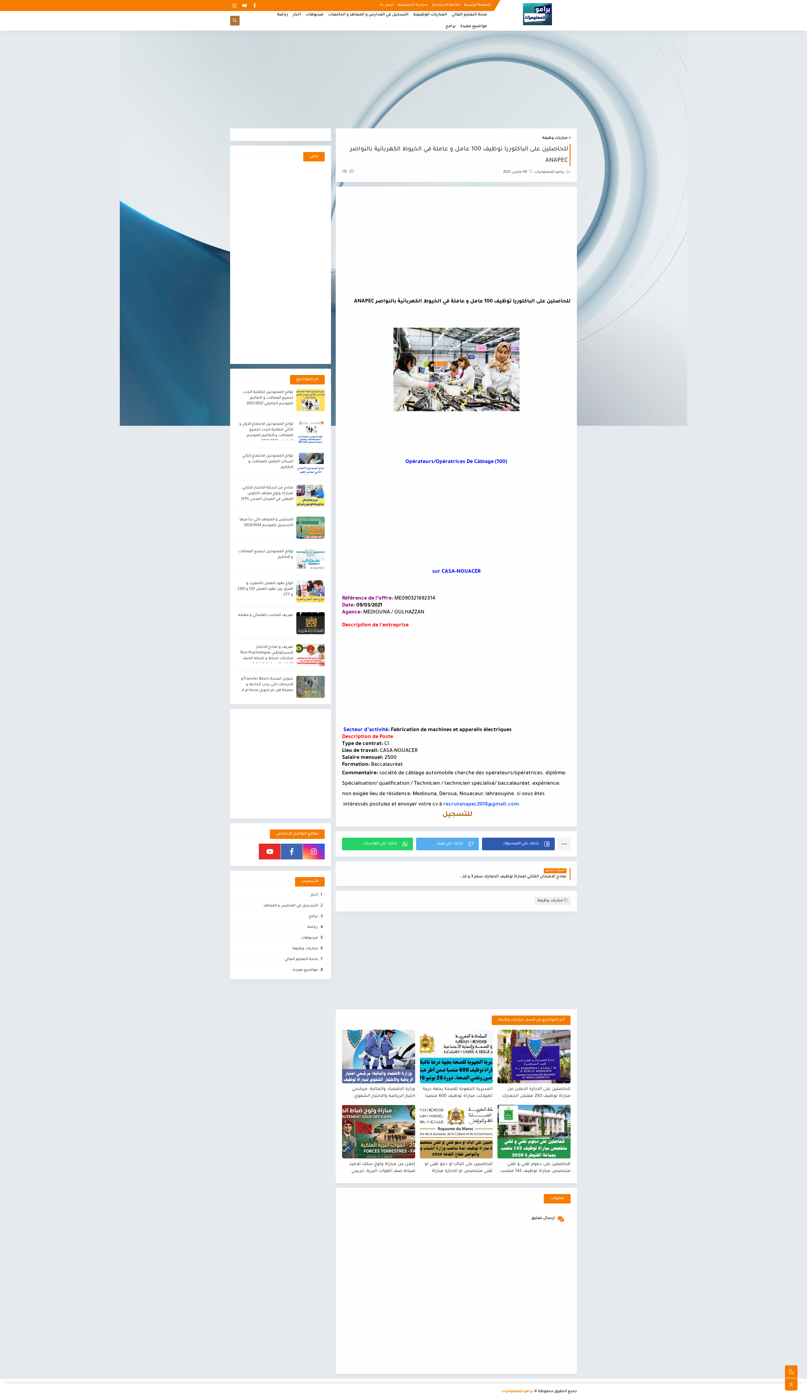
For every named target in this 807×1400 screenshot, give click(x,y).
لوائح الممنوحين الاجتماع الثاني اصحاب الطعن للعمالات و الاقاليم (267, 462)
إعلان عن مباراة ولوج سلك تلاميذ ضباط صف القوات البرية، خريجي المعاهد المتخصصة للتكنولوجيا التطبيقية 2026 (382, 1168)
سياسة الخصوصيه (413, 5)
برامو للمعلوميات (517, 1392)
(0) (345, 172)
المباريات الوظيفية (430, 15)
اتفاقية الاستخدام (446, 5)
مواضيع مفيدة (473, 26)
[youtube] (244, 5)
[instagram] (234, 5)
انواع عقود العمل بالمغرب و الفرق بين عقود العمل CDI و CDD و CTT (265, 589)
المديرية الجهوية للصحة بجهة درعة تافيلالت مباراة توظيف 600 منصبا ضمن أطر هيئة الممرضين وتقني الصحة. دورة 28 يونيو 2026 (458, 1093)
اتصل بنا (386, 5)
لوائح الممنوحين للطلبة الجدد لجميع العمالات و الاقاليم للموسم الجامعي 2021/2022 (268, 398)
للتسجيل (456, 815)
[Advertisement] (403, 79)
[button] (518, 844)
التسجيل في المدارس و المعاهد (290, 906)
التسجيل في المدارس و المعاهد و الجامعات (368, 15)
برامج (450, 26)
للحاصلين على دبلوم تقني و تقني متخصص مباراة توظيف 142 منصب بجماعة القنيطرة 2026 (535, 1168)
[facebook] (254, 5)
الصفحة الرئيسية (477, 5)
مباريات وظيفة (554, 138)
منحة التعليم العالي (469, 15)
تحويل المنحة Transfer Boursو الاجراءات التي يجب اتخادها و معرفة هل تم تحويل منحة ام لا (267, 685)
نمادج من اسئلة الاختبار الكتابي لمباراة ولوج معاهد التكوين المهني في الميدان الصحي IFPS (267, 493)
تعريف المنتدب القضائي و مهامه (265, 615)
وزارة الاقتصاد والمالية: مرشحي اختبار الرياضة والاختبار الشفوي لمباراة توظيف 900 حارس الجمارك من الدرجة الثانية (380, 1093)
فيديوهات (314, 15)
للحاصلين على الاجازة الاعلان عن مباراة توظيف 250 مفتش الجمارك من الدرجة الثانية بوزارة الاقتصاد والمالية (536, 1093)
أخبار (297, 15)
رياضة (282, 15)
